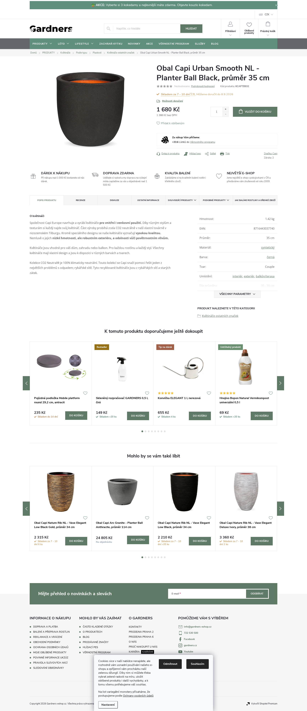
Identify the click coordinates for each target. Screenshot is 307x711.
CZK (267, 14)
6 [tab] (158, 431)
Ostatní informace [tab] (148, 200)
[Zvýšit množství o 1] (225, 109)
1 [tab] (142, 431)
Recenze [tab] (80, 200)
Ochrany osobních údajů (138, 696)
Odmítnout (170, 664)
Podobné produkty (214, 200)
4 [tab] (152, 431)
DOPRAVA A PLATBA (45, 626)
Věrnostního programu (202, 142)
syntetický (267, 247)
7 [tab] (161, 431)
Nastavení (108, 705)
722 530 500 (191, 633)
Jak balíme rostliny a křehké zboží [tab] (255, 200)
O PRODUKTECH (92, 632)
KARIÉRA (134, 651)
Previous (26, 383)
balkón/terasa (265, 276)
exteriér (249, 276)
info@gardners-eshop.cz (197, 626)
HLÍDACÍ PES (90, 647)
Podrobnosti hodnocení (203, 86)
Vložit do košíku (258, 112)
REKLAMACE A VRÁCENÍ (47, 637)
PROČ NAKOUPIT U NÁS (143, 646)
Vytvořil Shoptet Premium (264, 703)
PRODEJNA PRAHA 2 (141, 632)
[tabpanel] (61, 383)
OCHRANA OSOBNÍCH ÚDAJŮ (50, 647)
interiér (238, 276)
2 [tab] (145, 431)
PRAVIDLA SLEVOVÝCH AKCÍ (50, 662)
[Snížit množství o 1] (225, 114)
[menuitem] (42, 43)
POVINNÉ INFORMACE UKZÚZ (50, 657)
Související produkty (180, 200)
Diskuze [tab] (114, 200)
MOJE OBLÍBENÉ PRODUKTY (49, 652)
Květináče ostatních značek (220, 316)
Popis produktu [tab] (46, 200)
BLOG (86, 637)
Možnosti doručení (172, 101)
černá (270, 257)
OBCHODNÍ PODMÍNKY (46, 642)
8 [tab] (165, 431)
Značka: (270, 153)
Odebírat (257, 593)
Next (280, 383)
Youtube (188, 651)
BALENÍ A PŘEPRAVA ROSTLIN (51, 632)
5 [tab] (155, 431)
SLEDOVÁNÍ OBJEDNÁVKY (48, 668)
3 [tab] (149, 431)
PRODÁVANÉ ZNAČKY (95, 642)
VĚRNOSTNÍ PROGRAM (97, 652)
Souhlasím (197, 664)
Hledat (191, 29)
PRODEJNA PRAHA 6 (141, 637)
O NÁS (133, 641)
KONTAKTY (135, 627)
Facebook (189, 639)
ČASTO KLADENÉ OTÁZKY (98, 626)
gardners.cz (190, 645)
